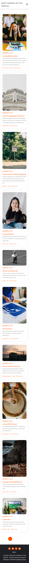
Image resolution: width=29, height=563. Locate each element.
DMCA (14, 552)
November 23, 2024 (7, 363)
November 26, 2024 (7, 325)
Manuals (6, 338)
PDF (5, 126)
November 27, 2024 (7, 268)
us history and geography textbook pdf (13, 116)
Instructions (7, 68)
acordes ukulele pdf (8, 234)
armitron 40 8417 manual (9, 424)
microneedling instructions (10, 56)
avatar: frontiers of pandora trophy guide (14, 174)
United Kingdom (8, 376)
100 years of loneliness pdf (10, 271)
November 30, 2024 (7, 53)
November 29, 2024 (7, 171)
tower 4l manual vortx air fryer (11, 366)
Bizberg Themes (21, 559)
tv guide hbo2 (6, 519)
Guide (5, 186)
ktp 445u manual (7, 328)
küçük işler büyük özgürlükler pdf (12, 482)
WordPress (6, 559)
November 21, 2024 (7, 516)
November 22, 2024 (7, 421)
